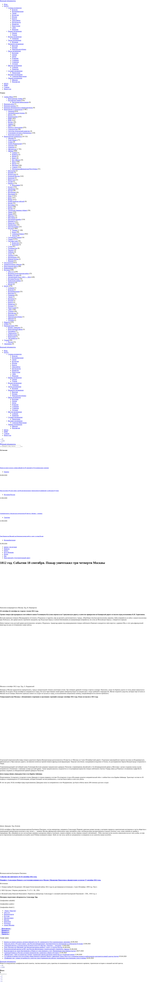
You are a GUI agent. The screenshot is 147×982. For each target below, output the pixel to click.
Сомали (6, 87)
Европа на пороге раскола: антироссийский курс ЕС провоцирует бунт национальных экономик (24, 467)
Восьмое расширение (15, 74)
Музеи (10, 284)
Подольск (7, 923)
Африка (10, 151)
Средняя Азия (13, 241)
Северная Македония (19, 76)
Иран (10, 198)
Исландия (15, 15)
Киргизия (15, 244)
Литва (14, 56)
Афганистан (12, 149)
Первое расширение (15, 31)
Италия (14, 17)
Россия (10, 228)
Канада (14, 19)
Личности (11, 282)
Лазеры (10, 124)
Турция (14, 35)
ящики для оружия (10, 547)
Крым (14, 232)
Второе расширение (15, 37)
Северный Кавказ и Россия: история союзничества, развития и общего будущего (31, 953)
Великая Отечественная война (18, 273)
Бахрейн (11, 172)
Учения (6, 340)
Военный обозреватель (8, 1)
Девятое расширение (15, 78)
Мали (14, 162)
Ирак (10, 196)
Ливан (10, 212)
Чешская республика (19, 49)
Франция (15, 29)
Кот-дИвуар (16, 160)
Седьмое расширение (15, 71)
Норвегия (15, 24)
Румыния (15, 58)
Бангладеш (11, 171)
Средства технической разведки (19, 131)
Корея (10, 207)
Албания (15, 67)
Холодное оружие (14, 135)
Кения (14, 156)
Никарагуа (11, 221)
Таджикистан (12, 248)
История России (13, 279)
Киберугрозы (12, 335)
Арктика (11, 145)
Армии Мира (8, 97)
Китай (10, 203)
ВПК (9, 120)
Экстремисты (12, 338)
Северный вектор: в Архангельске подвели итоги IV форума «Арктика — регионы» (21, 513)
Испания (15, 42)
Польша (14, 47)
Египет (10, 187)
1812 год (11, 272)
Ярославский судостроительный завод (17, 558)
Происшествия (9, 326)
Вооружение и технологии (13, 109)
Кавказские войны (14, 281)
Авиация (11, 111)
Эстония (15, 64)
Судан (10, 246)
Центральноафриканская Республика (24, 169)
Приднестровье (13, 226)
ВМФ (6, 85)
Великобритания (17, 11)
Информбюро (8, 268)
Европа (10, 183)
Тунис (10, 253)
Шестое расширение (15, 65)
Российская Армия (14, 100)
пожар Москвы (9, 925)
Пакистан (11, 223)
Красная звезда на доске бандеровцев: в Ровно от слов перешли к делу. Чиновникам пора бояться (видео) (40, 951)
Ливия (10, 214)
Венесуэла (7, 89)
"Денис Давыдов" (10, 911)
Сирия (10, 239)
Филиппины (12, 257)
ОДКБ (6, 324)
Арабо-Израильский (15, 144)
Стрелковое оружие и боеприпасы (19, 133)
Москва (6, 920)
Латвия (14, 55)
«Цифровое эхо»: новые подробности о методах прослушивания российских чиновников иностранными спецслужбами (45, 958)
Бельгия (14, 10)
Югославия (16, 185)
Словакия (15, 60)
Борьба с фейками (14, 327)
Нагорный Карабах (14, 219)
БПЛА (6, 83)
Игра (5, 4)
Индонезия (12, 192)
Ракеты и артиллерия (15, 127)
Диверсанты (12, 333)
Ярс (5, 556)
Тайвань (11, 252)
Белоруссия (12, 174)
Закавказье (11, 189)
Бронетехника (13, 116)
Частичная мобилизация (20, 102)
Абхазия (11, 138)
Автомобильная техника (16, 113)
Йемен (10, 199)
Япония (10, 261)
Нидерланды (16, 22)
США (14, 28)
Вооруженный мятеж (15, 329)
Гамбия (14, 153)
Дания (14, 13)
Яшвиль (7, 549)
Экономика (8, 344)
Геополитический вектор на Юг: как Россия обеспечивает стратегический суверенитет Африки (36, 949)
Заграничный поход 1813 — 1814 (19, 277)
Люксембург (16, 20)
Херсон (14, 235)
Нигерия (15, 165)
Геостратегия (8, 263)
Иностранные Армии (15, 98)
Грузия (10, 181)
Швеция (15, 80)
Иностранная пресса (11, 266)
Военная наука (9, 104)
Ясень (6, 554)
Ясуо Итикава (9, 552)
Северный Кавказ (18, 234)
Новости (7, 322)
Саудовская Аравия (14, 237)
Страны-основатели (15, 8)
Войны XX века (13, 275)
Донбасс (15, 230)
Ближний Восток (14, 176)
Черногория (16, 73)
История (7, 270)
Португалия (16, 26)
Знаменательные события (12, 264)
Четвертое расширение (16, 44)
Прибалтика (12, 225)
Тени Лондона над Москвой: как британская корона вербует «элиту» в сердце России (21, 536)
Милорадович (9, 918)
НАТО (6, 6)
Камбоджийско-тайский (16, 201)
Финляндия (16, 82)
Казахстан (15, 243)
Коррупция (12, 336)
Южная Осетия (13, 259)
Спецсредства (13, 129)
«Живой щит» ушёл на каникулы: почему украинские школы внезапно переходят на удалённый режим (39, 954)
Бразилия (11, 178)
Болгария (15, 53)
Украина (11, 255)
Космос (10, 122)
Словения (15, 62)
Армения (11, 147)
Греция (14, 33)
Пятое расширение (14, 51)
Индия (10, 190)
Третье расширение (14, 40)
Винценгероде (9, 914)
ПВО (10, 125)
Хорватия (15, 69)
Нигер (14, 163)
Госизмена (11, 331)
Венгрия (15, 46)
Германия (15, 38)
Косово (10, 208)
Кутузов (7, 916)
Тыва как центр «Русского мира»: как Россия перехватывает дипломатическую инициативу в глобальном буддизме (29, 490)
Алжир (10, 142)
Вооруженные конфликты (13, 136)
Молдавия (11, 217)
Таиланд (11, 250)
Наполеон (7, 921)
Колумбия (11, 205)
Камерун (15, 154)
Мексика (11, 216)
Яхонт (6, 550)
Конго (14, 158)
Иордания (11, 194)
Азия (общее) (12, 140)
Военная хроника (10, 106)
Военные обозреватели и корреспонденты (18, 107)
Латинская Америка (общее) (17, 210)
